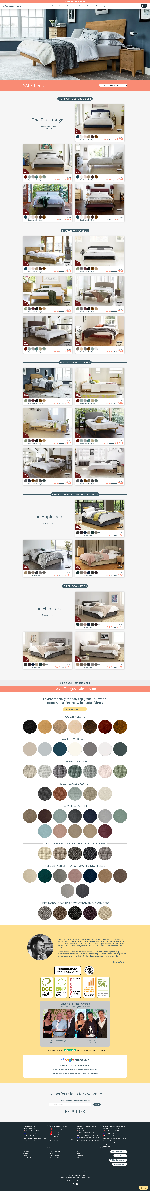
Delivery (52, 1153)
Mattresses (70, 6)
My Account (26, 1153)
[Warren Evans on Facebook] (73, 1184)
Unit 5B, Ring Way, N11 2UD (112, 1131)
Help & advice (88, 6)
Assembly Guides (54, 1162)
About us (25, 1155)
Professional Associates (55, 1160)
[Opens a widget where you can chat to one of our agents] (143, 1188)
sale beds (66, 683)
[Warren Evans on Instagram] (77, 1184)
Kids (79, 6)
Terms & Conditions (27, 1158)
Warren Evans (13, 6)
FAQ (97, 6)
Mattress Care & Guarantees (57, 1158)
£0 (144, 6)
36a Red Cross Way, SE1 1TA (59, 1129)
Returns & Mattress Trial (56, 1155)
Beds (53, 6)
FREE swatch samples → (75, 709)
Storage (61, 6)
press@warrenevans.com (88, 1172)
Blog (103, 6)
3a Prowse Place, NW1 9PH (32, 1131)
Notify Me (97, 1104)
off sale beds (82, 683)
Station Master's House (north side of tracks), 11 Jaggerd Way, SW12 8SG (88, 1131)
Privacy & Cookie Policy (28, 1160)
